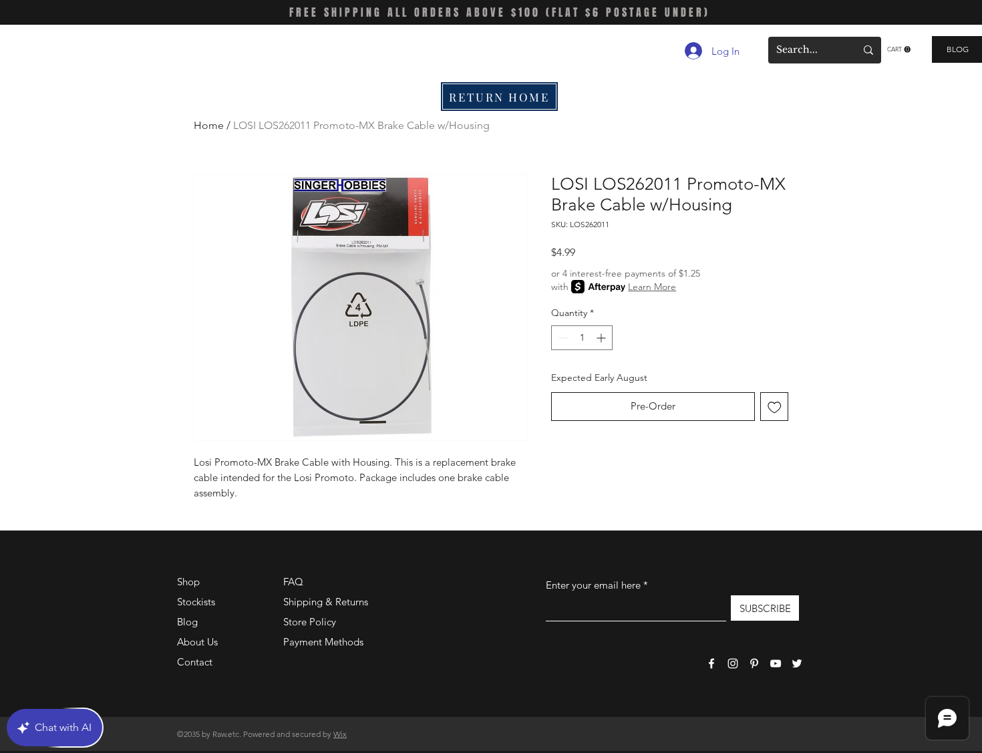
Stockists (196, 601)
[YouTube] (775, 663)
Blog (187, 621)
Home (209, 125)
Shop (188, 581)
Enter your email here (593, 585)
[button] (899, 49)
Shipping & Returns (325, 601)
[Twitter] (797, 663)
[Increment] (602, 337)
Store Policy (309, 621)
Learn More (652, 287)
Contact (194, 661)
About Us (197, 641)
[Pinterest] (754, 663)
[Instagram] (733, 663)
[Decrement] (561, 337)
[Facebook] (711, 663)
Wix (340, 734)
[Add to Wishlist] (774, 406)
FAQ (293, 581)
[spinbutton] (582, 337)
